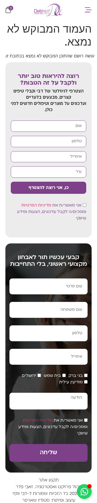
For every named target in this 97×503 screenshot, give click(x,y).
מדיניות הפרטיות (36, 206)
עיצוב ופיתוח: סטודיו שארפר (48, 500)
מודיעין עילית (71, 382)
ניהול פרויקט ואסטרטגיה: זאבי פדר (48, 487)
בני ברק (75, 376)
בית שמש (52, 376)
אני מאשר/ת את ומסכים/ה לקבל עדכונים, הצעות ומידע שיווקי (51, 212)
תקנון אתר (49, 480)
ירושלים (29, 376)
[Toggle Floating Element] (84, 491)
